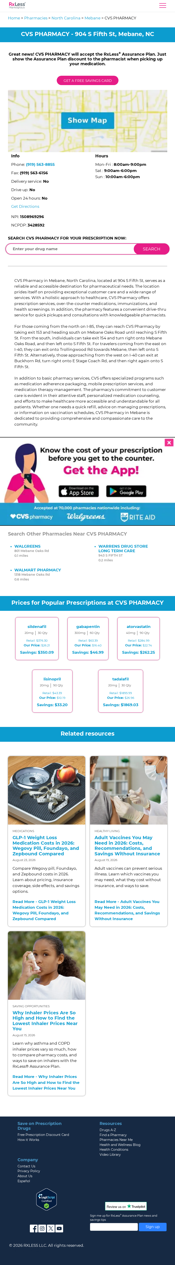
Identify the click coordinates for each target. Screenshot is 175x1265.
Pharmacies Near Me (116, 1140)
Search (151, 249)
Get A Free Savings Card (88, 80)
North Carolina (65, 18)
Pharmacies (35, 18)
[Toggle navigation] (162, 6)
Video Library (110, 1155)
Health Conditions (114, 1150)
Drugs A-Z (108, 1130)
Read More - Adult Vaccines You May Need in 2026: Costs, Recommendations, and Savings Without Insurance (127, 910)
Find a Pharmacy (113, 1135)
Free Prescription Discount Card (43, 1135)
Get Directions (25, 206)
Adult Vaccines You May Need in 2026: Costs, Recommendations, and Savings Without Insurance (127, 845)
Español (24, 1181)
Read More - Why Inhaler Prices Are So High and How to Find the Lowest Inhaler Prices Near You (46, 1082)
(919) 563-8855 (40, 164)
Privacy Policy (29, 1171)
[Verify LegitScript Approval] (46, 1199)
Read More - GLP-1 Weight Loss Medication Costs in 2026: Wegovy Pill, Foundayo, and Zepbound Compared (44, 910)
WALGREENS (27, 546)
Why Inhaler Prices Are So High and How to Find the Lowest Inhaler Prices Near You (45, 1021)
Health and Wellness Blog (120, 1145)
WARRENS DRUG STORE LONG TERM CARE (123, 548)
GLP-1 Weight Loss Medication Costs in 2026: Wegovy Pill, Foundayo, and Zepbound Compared (46, 845)
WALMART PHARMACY (37, 570)
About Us (25, 1176)
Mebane (92, 18)
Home (14, 18)
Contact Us (26, 1166)
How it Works (28, 1140)
